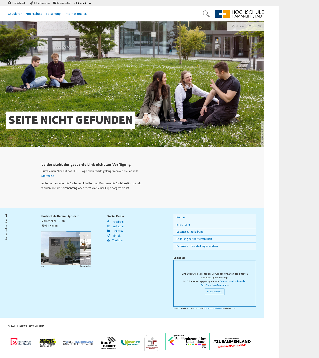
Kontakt (181, 217)
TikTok (116, 236)
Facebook (118, 222)
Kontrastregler (84, 3)
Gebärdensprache (42, 2)
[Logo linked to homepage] (239, 14)
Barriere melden (64, 2)
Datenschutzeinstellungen (213, 308)
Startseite (47, 176)
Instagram (118, 226)
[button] (79, 235)
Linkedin (117, 231)
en (261, 26)
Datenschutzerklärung (190, 232)
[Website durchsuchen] (206, 14)
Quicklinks (238, 26)
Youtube (117, 240)
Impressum (183, 225)
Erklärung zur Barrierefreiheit (194, 239)
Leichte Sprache (19, 2)
